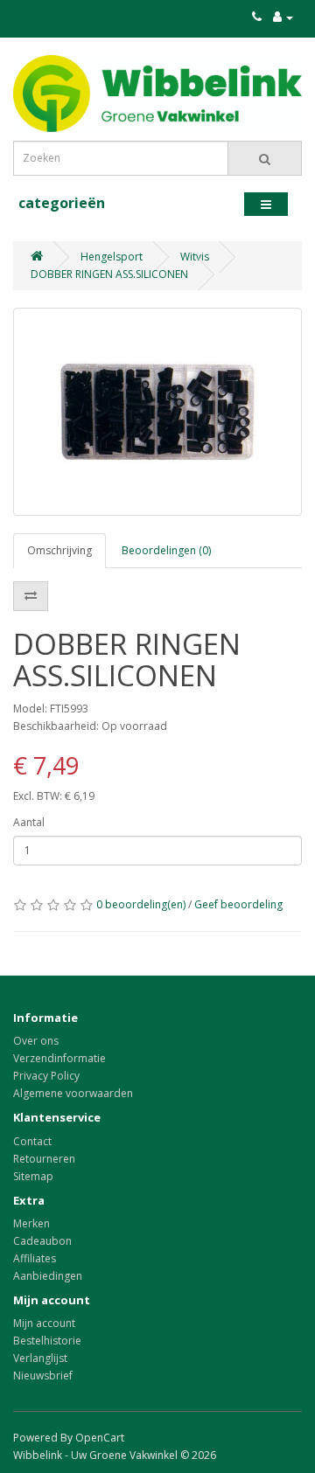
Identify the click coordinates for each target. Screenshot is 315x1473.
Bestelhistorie (47, 1340)
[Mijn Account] (283, 17)
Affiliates (34, 1258)
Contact (32, 1141)
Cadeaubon (42, 1240)
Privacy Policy (46, 1075)
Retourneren (44, 1158)
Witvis (194, 256)
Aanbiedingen (47, 1275)
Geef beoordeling (238, 904)
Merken (31, 1223)
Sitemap (33, 1176)
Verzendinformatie (59, 1058)
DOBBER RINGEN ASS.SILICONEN (109, 274)
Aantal (29, 822)
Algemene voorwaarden (73, 1093)
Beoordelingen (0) (166, 550)
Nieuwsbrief (43, 1375)
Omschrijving (59, 550)
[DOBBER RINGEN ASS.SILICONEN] (157, 412)
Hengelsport (111, 256)
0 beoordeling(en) (141, 904)
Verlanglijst (40, 1358)
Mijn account (44, 1323)
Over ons (36, 1040)
